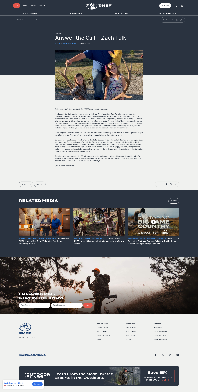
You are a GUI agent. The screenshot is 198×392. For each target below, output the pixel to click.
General (58, 43)
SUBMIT (88, 305)
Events (33, 5)
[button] (172, 20)
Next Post (39, 184)
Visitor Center (102, 331)
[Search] (175, 5)
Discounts (42, 5)
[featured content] (99, 376)
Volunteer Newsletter (70, 43)
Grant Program (131, 335)
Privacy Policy (158, 328)
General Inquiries (103, 328)
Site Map (129, 339)
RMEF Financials (131, 328)
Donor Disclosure (160, 335)
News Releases (131, 331)
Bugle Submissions (103, 335)
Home (14, 20)
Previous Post (26, 184)
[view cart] (181, 5)
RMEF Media (20, 20)
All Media (173, 201)
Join (16, 5)
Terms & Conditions (161, 339)
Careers (100, 339)
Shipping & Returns (160, 331)
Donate (25, 5)
